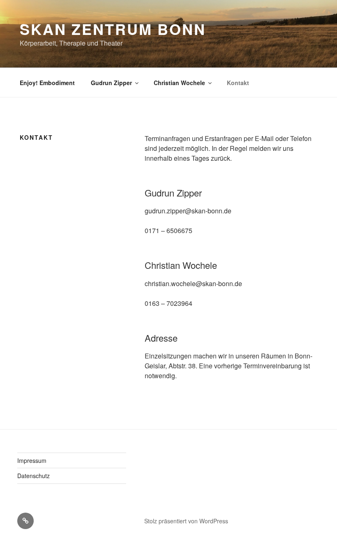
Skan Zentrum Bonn (113, 28)
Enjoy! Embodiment (47, 83)
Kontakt (238, 83)
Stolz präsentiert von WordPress (186, 521)
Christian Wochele (179, 83)
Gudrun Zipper (111, 83)
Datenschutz (33, 476)
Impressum (31, 460)
